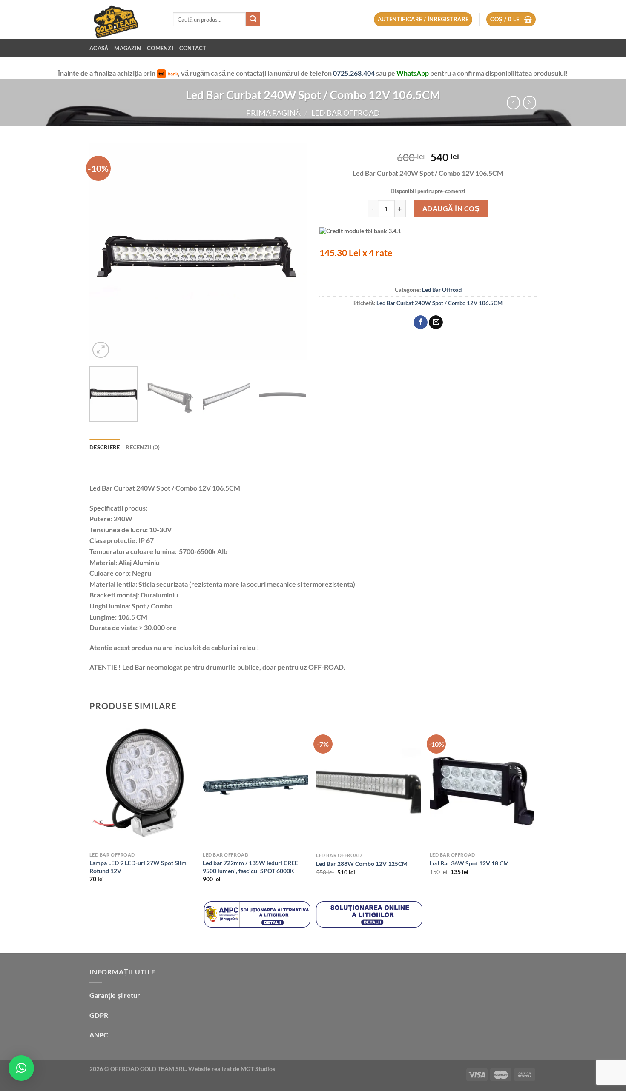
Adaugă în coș (451, 208)
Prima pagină (273, 112)
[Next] (291, 251)
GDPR (98, 1015)
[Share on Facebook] (421, 322)
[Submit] (253, 19)
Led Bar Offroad (345, 112)
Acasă (98, 48)
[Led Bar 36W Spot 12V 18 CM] (482, 785)
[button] (21, 1068)
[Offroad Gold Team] (124, 19)
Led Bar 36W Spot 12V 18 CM (469, 863)
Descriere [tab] (104, 447)
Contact (193, 48)
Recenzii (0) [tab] (143, 447)
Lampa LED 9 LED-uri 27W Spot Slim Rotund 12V (138, 866)
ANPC (98, 1035)
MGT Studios (258, 1068)
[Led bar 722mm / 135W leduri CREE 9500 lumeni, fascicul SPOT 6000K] (255, 785)
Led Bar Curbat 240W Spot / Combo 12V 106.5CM (439, 303)
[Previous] (104, 251)
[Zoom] (100, 350)
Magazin (127, 48)
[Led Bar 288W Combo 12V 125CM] (368, 785)
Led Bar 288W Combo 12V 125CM (362, 863)
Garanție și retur (114, 995)
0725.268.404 (354, 73)
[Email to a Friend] (436, 322)
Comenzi (160, 48)
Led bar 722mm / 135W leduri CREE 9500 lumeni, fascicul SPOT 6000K (250, 866)
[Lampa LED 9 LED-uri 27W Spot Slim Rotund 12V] (142, 785)
